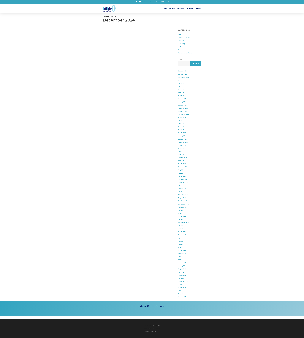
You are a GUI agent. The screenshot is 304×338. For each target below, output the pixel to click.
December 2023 (183, 139)
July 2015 (181, 226)
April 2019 (181, 173)
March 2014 (182, 250)
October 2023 (182, 145)
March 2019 (182, 176)
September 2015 (183, 222)
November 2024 (183, 108)
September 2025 (183, 77)
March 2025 (182, 96)
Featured (181, 40)
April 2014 (181, 247)
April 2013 (181, 260)
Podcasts (181, 47)
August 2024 (182, 117)
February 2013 (182, 263)
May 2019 (181, 170)
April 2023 (181, 154)
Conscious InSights (184, 37)
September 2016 (183, 204)
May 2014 (181, 244)
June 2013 (181, 256)
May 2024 (181, 127)
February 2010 (182, 297)
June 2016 (181, 210)
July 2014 (181, 238)
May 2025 (181, 89)
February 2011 (182, 275)
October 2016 (182, 201)
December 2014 (183, 235)
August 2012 (182, 269)
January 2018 (182, 192)
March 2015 (182, 232)
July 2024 (181, 120)
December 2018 (183, 179)
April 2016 (181, 213)
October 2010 (182, 284)
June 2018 (181, 185)
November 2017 (183, 195)
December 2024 (183, 105)
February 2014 (182, 253)
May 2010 (181, 294)
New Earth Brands (155, 331)
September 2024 (183, 114)
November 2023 (183, 142)
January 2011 (182, 278)
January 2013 (182, 266)
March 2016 (182, 216)
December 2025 (183, 71)
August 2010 (182, 287)
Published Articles (183, 50)
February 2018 (182, 188)
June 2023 (181, 151)
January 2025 (182, 102)
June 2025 (181, 86)
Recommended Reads (185, 53)
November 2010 (183, 281)
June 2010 (181, 291)
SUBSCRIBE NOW (162, 2)
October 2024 (182, 111)
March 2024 (182, 133)
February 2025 (182, 99)
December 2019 (183, 167)
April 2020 (181, 161)
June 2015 (181, 229)
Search (180, 60)
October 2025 (182, 74)
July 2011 (181, 272)
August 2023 (182, 148)
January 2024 (182, 136)
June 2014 (181, 241)
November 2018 (183, 182)
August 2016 (182, 207)
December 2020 (183, 157)
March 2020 (182, 164)
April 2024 (181, 130)
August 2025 (182, 80)
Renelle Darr (108, 83)
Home (145, 325)
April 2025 (181, 93)
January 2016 (182, 219)
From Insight (111, 63)
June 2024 (181, 123)
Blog (106, 63)
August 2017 (182, 198)
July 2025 (181, 83)
